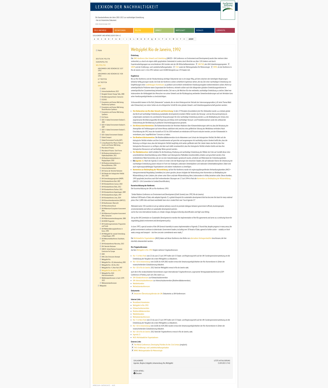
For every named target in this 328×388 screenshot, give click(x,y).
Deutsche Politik (103, 59)
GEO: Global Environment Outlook (112, 134)
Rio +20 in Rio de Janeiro (141, 267)
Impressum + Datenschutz (101, 385)
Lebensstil (220, 30)
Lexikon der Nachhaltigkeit (127, 7)
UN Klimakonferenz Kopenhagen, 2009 (114, 192)
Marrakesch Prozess (108, 147)
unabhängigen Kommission (155, 84)
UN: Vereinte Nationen (109, 246)
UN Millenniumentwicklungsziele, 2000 (114, 218)
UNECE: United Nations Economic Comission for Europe (112, 250)
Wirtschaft (180, 30)
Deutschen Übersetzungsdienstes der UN (148, 293)
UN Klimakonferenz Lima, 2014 (111, 197)
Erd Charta (105, 117)
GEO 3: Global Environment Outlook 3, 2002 (113, 120)
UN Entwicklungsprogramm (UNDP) (112, 178)
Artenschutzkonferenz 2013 (110, 91)
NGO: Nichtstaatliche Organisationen (145, 337)
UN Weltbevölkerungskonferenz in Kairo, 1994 (112, 229)
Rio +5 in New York (139, 255)
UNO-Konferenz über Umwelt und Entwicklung (150, 58)
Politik (138, 30)
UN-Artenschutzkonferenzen (143, 280)
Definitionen (120, 30)
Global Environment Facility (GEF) (112, 140)
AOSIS (104, 88)
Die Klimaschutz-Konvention (143, 125)
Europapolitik (102, 62)
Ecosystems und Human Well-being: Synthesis (113, 113)
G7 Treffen (102, 79)
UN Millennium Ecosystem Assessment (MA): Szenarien (114, 214)
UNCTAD (201, 64)
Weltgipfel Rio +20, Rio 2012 (110, 265)
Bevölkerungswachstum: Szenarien (112, 97)
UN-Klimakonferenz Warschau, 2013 (113, 243)
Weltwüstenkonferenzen (141, 286)
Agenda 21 (140, 160)
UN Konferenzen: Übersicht (110, 203)
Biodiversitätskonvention (141, 311)
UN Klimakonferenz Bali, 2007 (111, 181)
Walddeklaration (138, 283)
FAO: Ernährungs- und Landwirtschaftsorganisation (151, 347)
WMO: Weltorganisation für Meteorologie (148, 350)
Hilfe (113, 385)
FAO (177, 67)
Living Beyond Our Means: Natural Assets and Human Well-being (112, 144)
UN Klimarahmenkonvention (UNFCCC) (113, 200)
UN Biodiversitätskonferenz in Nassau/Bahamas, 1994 (111, 164)
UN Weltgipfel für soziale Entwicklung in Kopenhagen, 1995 (113, 234)
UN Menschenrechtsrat (109, 206)
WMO (215, 67)
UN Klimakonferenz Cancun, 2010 (112, 184)
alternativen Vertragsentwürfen (201, 238)
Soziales (199, 30)
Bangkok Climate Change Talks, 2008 (113, 94)
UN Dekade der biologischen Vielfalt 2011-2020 (113, 174)
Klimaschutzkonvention (141, 308)
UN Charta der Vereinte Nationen (112, 171)
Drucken (139, 373)
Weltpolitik (101, 65)
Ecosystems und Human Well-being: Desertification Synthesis (113, 108)
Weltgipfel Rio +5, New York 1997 (112, 267)
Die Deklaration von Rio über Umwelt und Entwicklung (153, 111)
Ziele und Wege (100, 30)
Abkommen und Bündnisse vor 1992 (110, 75)
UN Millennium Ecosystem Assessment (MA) (114, 209)
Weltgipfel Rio (106, 259)
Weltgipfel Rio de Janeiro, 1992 (111, 270)
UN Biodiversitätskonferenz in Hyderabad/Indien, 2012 (111, 154)
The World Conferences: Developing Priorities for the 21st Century (157, 344)
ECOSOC (104, 99)
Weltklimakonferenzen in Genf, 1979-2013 (113, 279)
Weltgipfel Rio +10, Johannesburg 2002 (114, 262)
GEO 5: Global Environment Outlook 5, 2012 (113, 130)
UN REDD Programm (108, 221)
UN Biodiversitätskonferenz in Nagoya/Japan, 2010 (111, 159)
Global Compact (106, 137)
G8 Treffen (102, 82)
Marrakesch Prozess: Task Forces (112, 150)
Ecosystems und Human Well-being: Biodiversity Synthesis (113, 103)
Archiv (191, 39)
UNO (99, 85)
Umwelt (158, 30)
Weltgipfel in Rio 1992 (144, 250)
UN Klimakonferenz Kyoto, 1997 (111, 194)
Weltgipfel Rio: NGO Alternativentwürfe (108, 274)
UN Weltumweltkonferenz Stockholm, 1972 (113, 239)
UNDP (133, 67)
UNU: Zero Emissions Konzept (111, 256)
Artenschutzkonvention (109, 168)
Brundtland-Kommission (141, 302)
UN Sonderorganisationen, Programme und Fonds (114, 225)
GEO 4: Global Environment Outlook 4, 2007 (113, 125)
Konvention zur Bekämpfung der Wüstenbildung (150, 169)
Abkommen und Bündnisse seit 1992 (110, 69)
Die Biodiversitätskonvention (143, 137)
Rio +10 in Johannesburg (141, 261)
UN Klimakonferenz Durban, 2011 (112, 189)
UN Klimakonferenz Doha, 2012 (111, 186)
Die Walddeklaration (140, 152)
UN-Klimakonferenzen (140, 277)
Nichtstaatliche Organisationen (144, 238)
